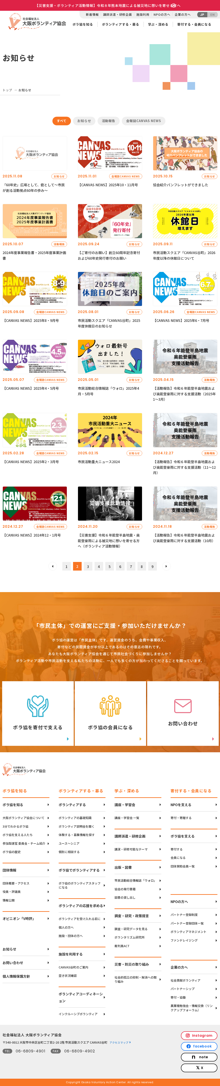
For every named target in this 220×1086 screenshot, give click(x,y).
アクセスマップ (119, 1042)
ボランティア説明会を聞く (77, 826)
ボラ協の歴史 (12, 852)
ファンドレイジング (184, 940)
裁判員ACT (122, 946)
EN (212, 14)
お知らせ (9, 949)
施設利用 (142, 14)
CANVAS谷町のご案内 (73, 967)
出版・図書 (123, 867)
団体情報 (9, 870)
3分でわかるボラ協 (15, 826)
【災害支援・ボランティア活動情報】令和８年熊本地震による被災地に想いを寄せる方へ (107, 5)
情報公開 (9, 900)
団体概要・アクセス (16, 883)
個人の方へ (66, 927)
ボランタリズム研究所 (130, 937)
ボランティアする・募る (120, 24)
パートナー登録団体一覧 (187, 923)
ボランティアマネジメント (188, 932)
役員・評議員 (12, 892)
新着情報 (92, 14)
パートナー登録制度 (184, 915)
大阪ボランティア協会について (23, 818)
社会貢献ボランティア (185, 980)
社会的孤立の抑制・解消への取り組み (136, 979)
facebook (202, 1046)
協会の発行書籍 (125, 889)
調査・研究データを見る (131, 929)
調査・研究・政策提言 (132, 915)
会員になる (178, 858)
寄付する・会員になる (194, 24)
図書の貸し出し (125, 897)
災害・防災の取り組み (132, 964)
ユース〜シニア (69, 843)
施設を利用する (71, 954)
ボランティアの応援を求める (81, 905)
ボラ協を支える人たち (18, 835)
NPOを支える (181, 804)
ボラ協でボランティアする (79, 870)
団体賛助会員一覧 (183, 866)
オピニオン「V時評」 (19, 918)
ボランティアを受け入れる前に (80, 919)
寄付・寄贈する (181, 818)
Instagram (202, 1035)
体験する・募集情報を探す (77, 835)
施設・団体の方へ (71, 936)
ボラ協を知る (82, 24)
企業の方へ (183, 14)
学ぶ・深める (158, 24)
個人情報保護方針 (16, 976)
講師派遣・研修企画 (117, 14)
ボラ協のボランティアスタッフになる (80, 885)
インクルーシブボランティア (78, 1014)
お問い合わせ (13, 962)
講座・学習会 (125, 804)
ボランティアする (72, 804)
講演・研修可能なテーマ (131, 849)
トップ (7, 90)
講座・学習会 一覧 (127, 818)
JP (202, 14)
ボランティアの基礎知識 (75, 818)
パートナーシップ (183, 989)
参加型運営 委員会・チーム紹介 (24, 843)
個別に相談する (69, 852)
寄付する (177, 849)
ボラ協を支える (183, 836)
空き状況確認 (68, 976)
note (203, 1057)
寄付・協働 (178, 997)
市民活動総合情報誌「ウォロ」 (136, 880)
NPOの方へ (162, 14)
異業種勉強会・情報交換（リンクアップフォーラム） (192, 1008)
